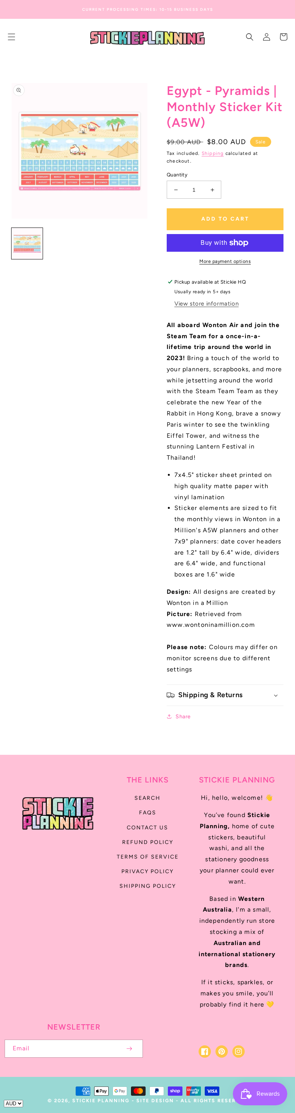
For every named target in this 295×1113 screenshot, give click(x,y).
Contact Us (147, 827)
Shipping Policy (147, 886)
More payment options (225, 261)
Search (147, 798)
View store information (206, 303)
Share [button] (183, 716)
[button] (11, 36)
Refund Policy (147, 842)
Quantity (177, 175)
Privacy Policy (147, 871)
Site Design (155, 1100)
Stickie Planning (100, 1100)
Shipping (213, 153)
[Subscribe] (129, 1049)
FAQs (147, 812)
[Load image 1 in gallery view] (27, 243)
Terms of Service (148, 857)
